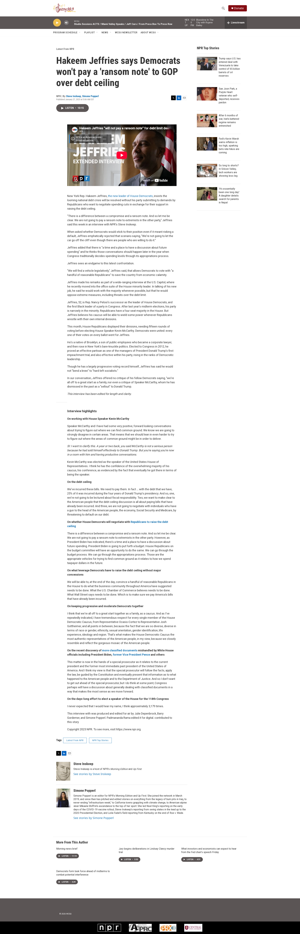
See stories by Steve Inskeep (92, 774)
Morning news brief (67, 848)
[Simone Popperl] (63, 798)
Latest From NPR (65, 48)
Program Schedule (65, 32)
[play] (57, 23)
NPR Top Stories (100, 740)
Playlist (89, 32)
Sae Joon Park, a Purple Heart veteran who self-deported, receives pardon (229, 95)
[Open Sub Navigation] (80, 32)
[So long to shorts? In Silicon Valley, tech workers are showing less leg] (207, 170)
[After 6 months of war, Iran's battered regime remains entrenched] (207, 120)
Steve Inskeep (73, 96)
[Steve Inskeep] (63, 771)
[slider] (71, 22)
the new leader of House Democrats (130, 196)
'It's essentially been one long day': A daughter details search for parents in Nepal (229, 195)
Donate (239, 8)
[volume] (66, 22)
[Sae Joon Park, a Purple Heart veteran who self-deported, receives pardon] (207, 94)
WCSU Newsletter (126, 32)
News (105, 32)
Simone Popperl (90, 96)
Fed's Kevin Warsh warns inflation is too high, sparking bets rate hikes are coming (229, 145)
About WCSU (148, 32)
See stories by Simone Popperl (93, 818)
